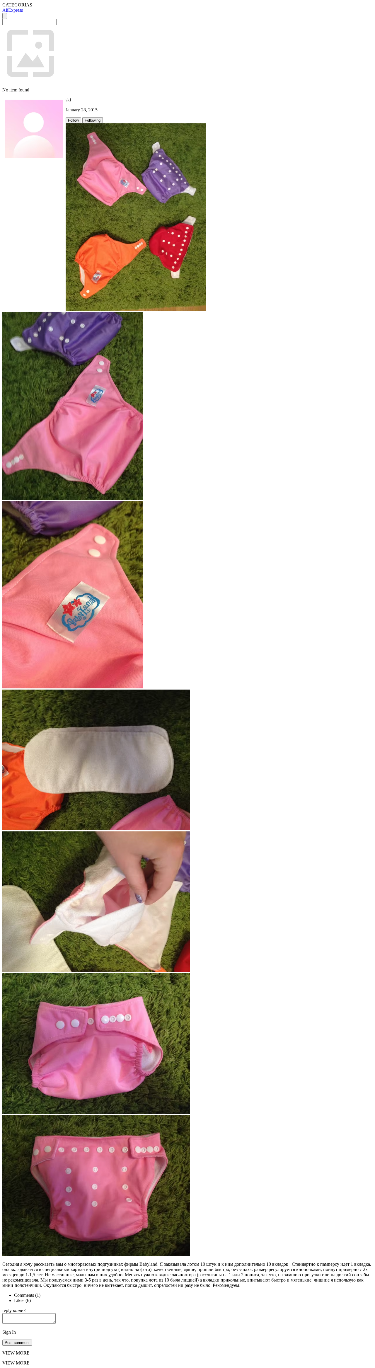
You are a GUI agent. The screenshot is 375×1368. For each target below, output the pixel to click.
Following (92, 120)
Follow (73, 120)
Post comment (17, 1342)
